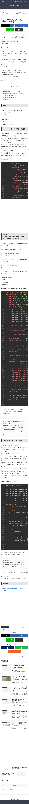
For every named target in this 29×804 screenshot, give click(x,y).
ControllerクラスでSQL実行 (10, 97)
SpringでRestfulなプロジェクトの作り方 (14, 51)
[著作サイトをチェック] (7, 647)
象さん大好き (19, 155)
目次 (12, 86)
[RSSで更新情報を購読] (14, 651)
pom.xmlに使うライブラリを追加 (12, 91)
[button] (19, 29)
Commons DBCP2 (18, 62)
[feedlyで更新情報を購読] (21, 647)
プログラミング (6, 627)
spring (4, 629)
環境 (5, 89)
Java (16, 627)
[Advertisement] (14, 216)
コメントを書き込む (14, 785)
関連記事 (6, 99)
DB (12, 627)
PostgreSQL (21, 627)
